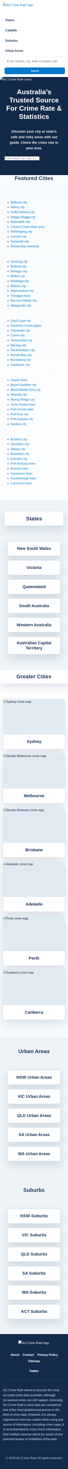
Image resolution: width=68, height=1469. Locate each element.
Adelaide (34, 904)
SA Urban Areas (34, 1134)
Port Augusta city (22, 419)
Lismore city (19, 236)
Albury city (18, 207)
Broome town (19, 468)
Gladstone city (20, 364)
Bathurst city (19, 202)
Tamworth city (20, 241)
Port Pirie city (19, 414)
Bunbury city (19, 439)
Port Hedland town (23, 463)
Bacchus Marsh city (24, 300)
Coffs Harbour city (23, 212)
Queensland (34, 586)
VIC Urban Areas (34, 1096)
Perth (34, 958)
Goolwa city (18, 424)
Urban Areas (14, 50)
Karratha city (19, 458)
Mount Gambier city (23, 384)
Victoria (34, 567)
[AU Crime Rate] (34, 7)
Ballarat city (18, 266)
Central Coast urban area (27, 226)
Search (35, 70)
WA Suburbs (34, 1292)
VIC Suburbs (34, 1235)
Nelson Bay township (25, 246)
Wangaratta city (21, 305)
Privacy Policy (47, 1354)
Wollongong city (21, 231)
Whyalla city (19, 394)
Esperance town (21, 473)
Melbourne (34, 795)
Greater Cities (34, 676)
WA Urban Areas (34, 1153)
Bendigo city (19, 271)
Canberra (34, 1012)
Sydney (34, 741)
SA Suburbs (34, 1273)
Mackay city (18, 345)
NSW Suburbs (34, 1215)
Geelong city (19, 261)
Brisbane (34, 849)
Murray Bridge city (23, 399)
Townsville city (20, 330)
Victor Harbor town (23, 404)
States (9, 20)
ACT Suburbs (34, 1311)
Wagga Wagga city (23, 217)
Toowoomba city (21, 340)
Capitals (11, 30)
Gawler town (19, 380)
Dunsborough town (23, 478)
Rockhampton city (23, 350)
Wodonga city (20, 281)
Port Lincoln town (22, 409)
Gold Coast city (21, 320)
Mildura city (18, 286)
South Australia (34, 605)
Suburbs (11, 40)
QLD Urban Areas (34, 1115)
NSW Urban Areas (34, 1077)
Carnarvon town (21, 483)
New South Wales (34, 548)
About (14, 1354)
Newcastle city (20, 221)
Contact (28, 1354)
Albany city (18, 449)
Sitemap (34, 1361)
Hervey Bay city (21, 355)
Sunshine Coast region (26, 325)
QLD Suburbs (34, 1254)
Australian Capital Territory (34, 645)
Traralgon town (21, 295)
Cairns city (18, 335)
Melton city (18, 276)
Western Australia (34, 624)
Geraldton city (20, 444)
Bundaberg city (21, 359)
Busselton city (20, 453)
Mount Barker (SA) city (26, 389)
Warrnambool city (22, 290)
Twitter (34, 1371)
